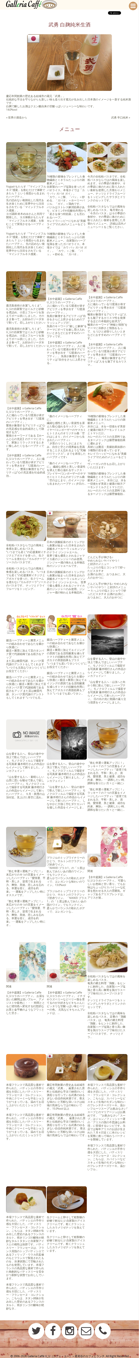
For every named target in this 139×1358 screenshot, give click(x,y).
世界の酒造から (17, 117)
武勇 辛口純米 (119, 117)
